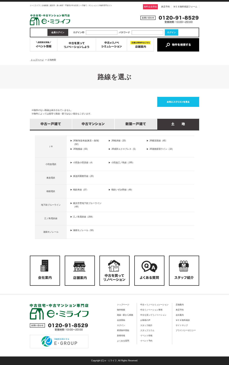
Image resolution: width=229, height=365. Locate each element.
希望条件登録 (123, 330)
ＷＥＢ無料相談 (183, 320)
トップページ (123, 304)
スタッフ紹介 (146, 325)
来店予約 (165, 6)
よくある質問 (123, 341)
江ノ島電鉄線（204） (83, 216)
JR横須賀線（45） (158, 140)
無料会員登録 (150, 6)
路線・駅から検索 (125, 315)
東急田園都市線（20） (84, 176)
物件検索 (121, 310)
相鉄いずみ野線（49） (122, 189)
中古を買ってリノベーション (153, 315)
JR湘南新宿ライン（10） (161, 149)
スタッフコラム (147, 330)
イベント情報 (146, 335)
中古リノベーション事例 (151, 310)
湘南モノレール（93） (84, 230)
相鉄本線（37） (81, 189)
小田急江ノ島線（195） (122, 162)
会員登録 (121, 320)
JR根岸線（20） (119, 140)
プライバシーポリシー (186, 330)
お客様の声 (145, 320)
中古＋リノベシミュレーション (154, 304)
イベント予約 (146, 341)
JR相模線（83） (81, 149)
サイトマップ (182, 325)
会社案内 (180, 315)
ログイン (121, 325)
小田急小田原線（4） (83, 162)
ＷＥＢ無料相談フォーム (185, 6)
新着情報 (121, 335)
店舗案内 (180, 304)
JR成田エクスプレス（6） (124, 149)
